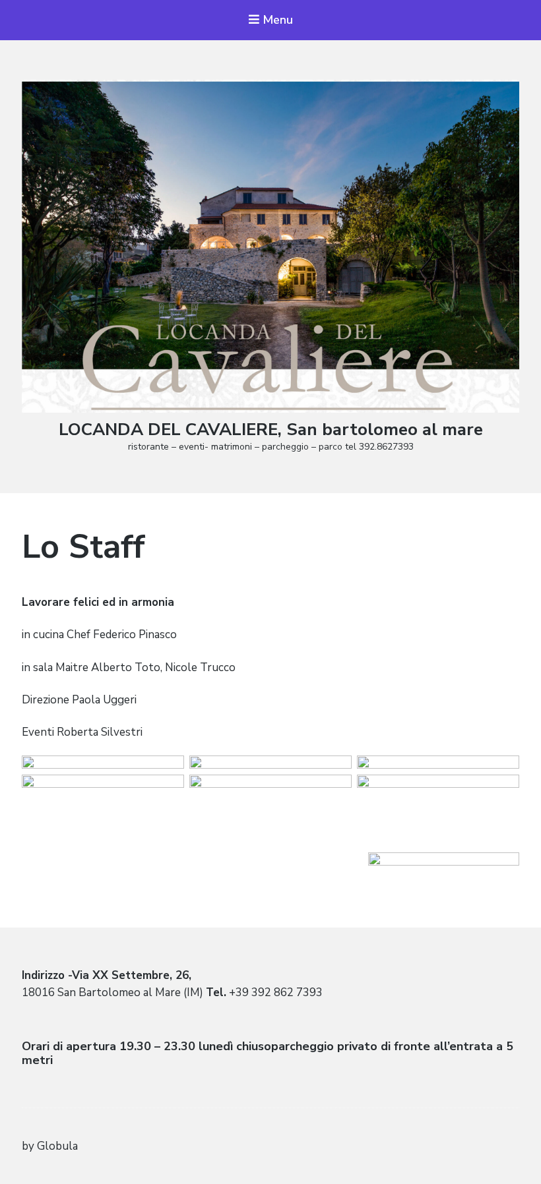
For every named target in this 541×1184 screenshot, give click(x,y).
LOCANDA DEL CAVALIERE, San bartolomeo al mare (271, 429)
